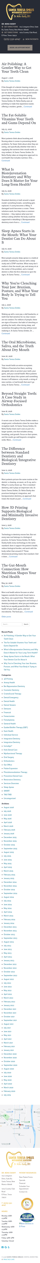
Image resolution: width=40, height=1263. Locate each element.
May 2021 (7, 1035)
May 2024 (8, 908)
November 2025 (10, 841)
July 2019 (7, 1095)
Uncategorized (10, 798)
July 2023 (7, 945)
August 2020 (9, 1069)
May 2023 (8, 953)
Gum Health (8, 731)
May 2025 (8, 863)
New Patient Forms (26, 1177)
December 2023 (10, 927)
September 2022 (10, 975)
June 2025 (8, 860)
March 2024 (8, 916)
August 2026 (9, 807)
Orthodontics (9, 761)
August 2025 (9, 852)
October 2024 (9, 889)
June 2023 (8, 949)
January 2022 (9, 1005)
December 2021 (10, 1009)
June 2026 (8, 815)
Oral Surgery (9, 757)
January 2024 (9, 923)
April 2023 (8, 957)
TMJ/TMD (8, 794)
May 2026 (8, 818)
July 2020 (7, 1072)
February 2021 (9, 1046)
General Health (10, 723)
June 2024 (8, 904)
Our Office (8, 765)
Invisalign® (8, 746)
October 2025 (9, 845)
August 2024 (9, 897)
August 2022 (9, 979)
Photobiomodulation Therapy (15, 772)
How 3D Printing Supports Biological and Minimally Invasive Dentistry (20, 513)
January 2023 (9, 960)
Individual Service (11, 735)
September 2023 (10, 938)
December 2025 (10, 837)
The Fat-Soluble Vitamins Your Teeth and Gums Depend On (19, 119)
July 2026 (7, 811)
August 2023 (9, 942)
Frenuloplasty (9, 720)
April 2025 (8, 867)
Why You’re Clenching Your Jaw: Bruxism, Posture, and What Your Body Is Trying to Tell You (20, 290)
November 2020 (10, 1057)
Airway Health (9, 682)
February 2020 (9, 1091)
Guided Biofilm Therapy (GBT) (16, 727)
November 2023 (10, 930)
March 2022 (8, 998)
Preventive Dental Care (13, 776)
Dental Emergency (11, 697)
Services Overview (11, 783)
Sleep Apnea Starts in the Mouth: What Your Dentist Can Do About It (19, 236)
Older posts (6, 616)
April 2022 (8, 994)
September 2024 (10, 893)
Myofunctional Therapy (13, 753)
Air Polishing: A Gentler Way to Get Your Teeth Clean (16, 68)
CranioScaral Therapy (12, 694)
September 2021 (10, 1020)
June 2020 (8, 1076)
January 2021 (9, 1050)
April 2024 (8, 912)
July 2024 (7, 901)
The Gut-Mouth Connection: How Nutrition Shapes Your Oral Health (19, 571)
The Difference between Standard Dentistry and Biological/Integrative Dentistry (19, 456)
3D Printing (8, 679)
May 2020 (8, 1080)
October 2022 (9, 972)
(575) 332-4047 (12, 39)
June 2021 (7, 1031)
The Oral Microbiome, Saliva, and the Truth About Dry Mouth (19, 346)
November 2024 (10, 886)
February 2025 (9, 875)
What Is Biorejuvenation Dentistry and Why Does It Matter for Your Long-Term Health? (20, 177)
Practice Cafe (9, 1259)
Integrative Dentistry (12, 738)
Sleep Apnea (9, 787)
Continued (28, 106)
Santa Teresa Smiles (12, 81)
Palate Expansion (11, 768)
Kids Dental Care (10, 750)
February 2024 (9, 919)
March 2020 (8, 1087)
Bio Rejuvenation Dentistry (14, 686)
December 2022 (10, 964)
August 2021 (8, 1024)
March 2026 (8, 826)
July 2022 (7, 983)
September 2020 (10, 1065)
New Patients (31, 39)
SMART (7, 791)
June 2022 (8, 986)
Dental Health (9, 701)
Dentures (7, 709)
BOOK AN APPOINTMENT (20, 48)
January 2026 (9, 833)
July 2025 (7, 856)
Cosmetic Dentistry (11, 690)
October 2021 (9, 1016)
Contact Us (23, 1192)
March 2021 (8, 1043)
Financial (7, 712)
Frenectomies (9, 716)
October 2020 (9, 1061)
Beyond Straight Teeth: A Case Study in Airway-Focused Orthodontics (19, 399)
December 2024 (10, 882)
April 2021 (8, 1039)
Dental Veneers (10, 705)
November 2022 (10, 968)
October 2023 (9, 934)
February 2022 (9, 1001)
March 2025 (8, 871)
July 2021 (7, 1028)
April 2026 (8, 822)
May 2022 (7, 990)
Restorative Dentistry (12, 779)
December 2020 (10, 1054)
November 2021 (10, 1013)
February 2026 (9, 830)
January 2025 (9, 878)
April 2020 (8, 1084)
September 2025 (10, 848)
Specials (22, 1180)
